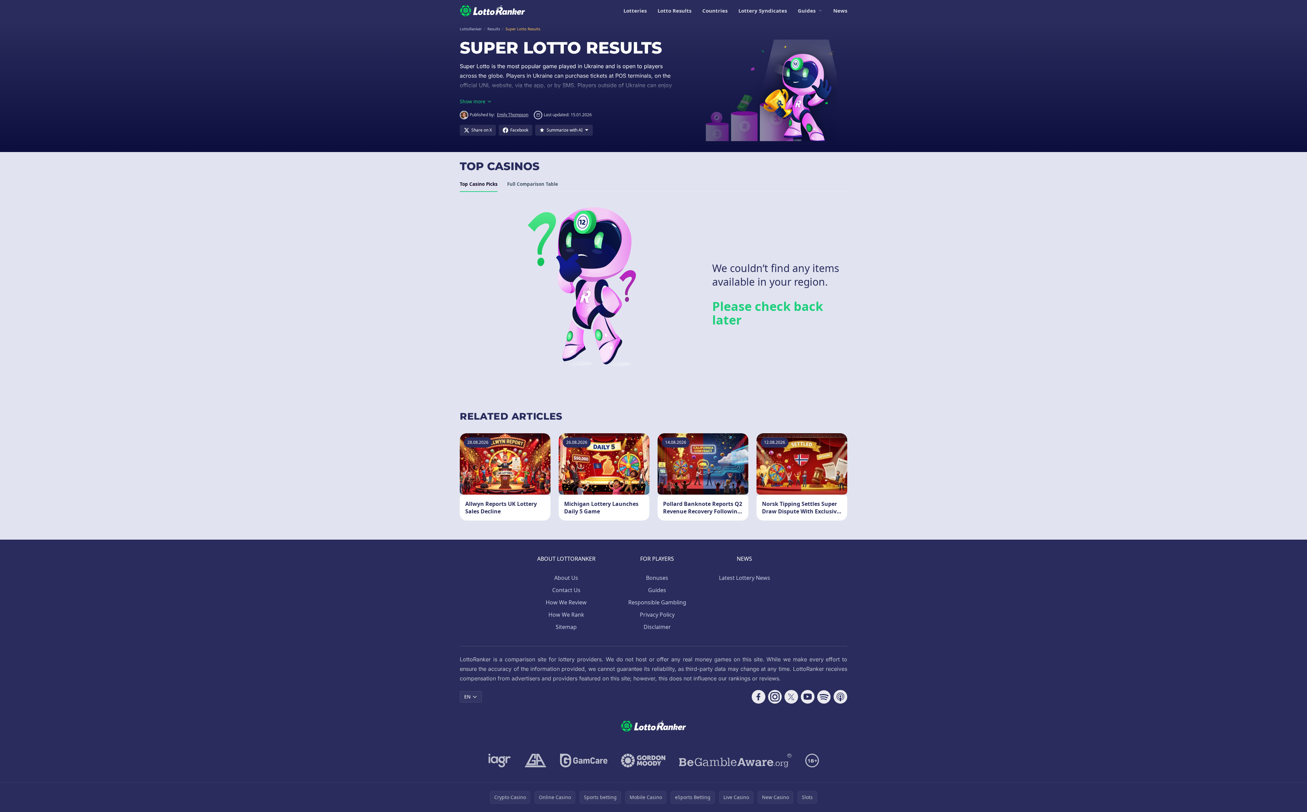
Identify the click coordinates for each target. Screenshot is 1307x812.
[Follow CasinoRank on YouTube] (807, 697)
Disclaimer (657, 627)
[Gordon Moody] (643, 760)
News (840, 10)
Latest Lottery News (744, 578)
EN (467, 696)
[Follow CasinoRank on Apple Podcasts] (840, 697)
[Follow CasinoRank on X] (791, 697)
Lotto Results (674, 10)
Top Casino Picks (479, 184)
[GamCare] (583, 760)
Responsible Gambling (657, 602)
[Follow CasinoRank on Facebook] (758, 697)
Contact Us (566, 590)
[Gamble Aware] (735, 760)
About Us (566, 578)
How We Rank (566, 614)
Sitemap (566, 627)
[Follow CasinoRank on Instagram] (775, 697)
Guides (807, 10)
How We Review (566, 602)
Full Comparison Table (532, 184)
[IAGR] (499, 760)
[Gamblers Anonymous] (535, 760)
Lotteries (635, 10)
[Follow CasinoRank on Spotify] (824, 697)
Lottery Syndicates (762, 10)
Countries (715, 10)
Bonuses (657, 578)
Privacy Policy (657, 614)
